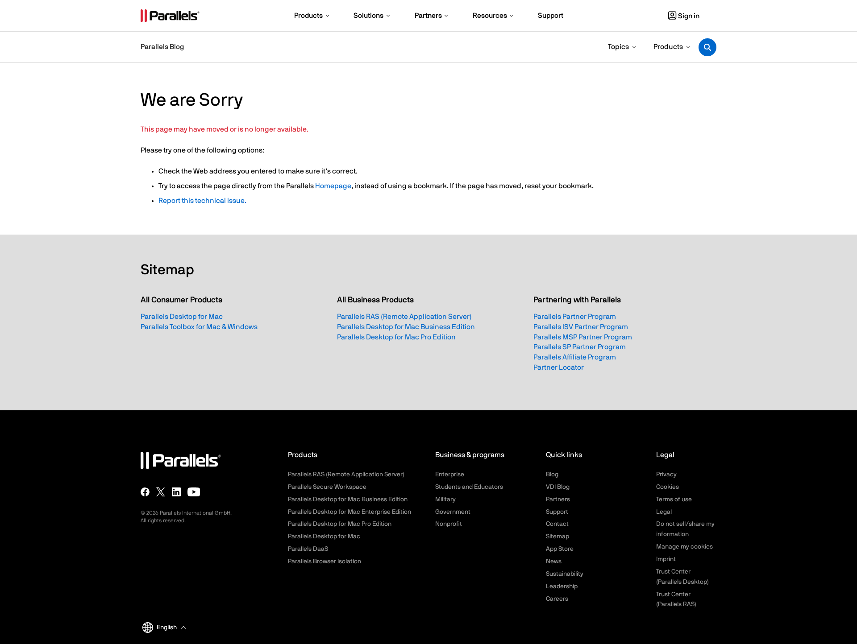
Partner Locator (558, 367)
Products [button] (668, 46)
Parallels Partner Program (574, 316)
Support (557, 512)
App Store (560, 549)
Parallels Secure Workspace (327, 487)
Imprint (666, 559)
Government (452, 512)
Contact (557, 524)
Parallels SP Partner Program (579, 347)
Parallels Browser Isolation (324, 561)
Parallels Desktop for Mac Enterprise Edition (349, 512)
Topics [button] (618, 46)
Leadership (562, 586)
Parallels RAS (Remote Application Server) (404, 316)
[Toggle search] (707, 47)
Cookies (667, 487)
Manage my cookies (684, 547)
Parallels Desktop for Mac (182, 316)
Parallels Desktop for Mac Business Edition (406, 326)
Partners (558, 499)
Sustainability (564, 574)
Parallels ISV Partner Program (580, 326)
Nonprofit (448, 524)
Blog (552, 474)
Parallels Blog (162, 46)
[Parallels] (170, 15)
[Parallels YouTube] (193, 491)
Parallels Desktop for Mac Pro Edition (396, 337)
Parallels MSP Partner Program (582, 337)
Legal (664, 512)
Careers (557, 599)
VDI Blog (558, 487)
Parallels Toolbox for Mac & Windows (199, 326)
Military (445, 499)
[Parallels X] (160, 491)
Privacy (666, 474)
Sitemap (557, 536)
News (554, 561)
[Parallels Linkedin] (176, 491)
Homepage (333, 186)
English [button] (167, 627)
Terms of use (674, 499)
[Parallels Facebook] (145, 491)
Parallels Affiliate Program (574, 357)
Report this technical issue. (202, 200)
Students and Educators (469, 487)
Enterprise (449, 474)
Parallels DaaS (308, 549)
